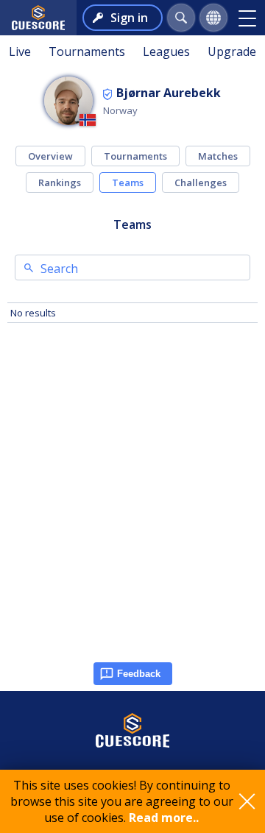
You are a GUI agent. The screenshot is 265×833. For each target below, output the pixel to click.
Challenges (200, 182)
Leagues (166, 51)
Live (20, 51)
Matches (218, 156)
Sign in (129, 18)
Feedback (138, 673)
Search (59, 268)
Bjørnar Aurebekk (168, 93)
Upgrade (232, 51)
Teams (128, 182)
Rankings (59, 182)
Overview (50, 156)
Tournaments (87, 51)
